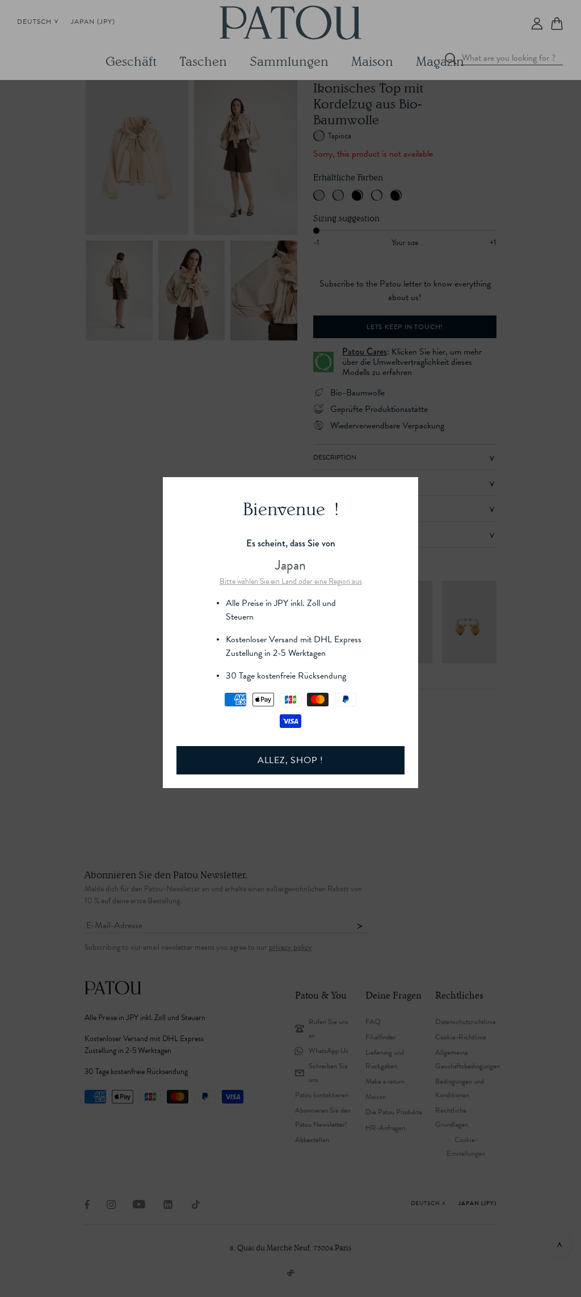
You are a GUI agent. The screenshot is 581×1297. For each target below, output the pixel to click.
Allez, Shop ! (290, 760)
